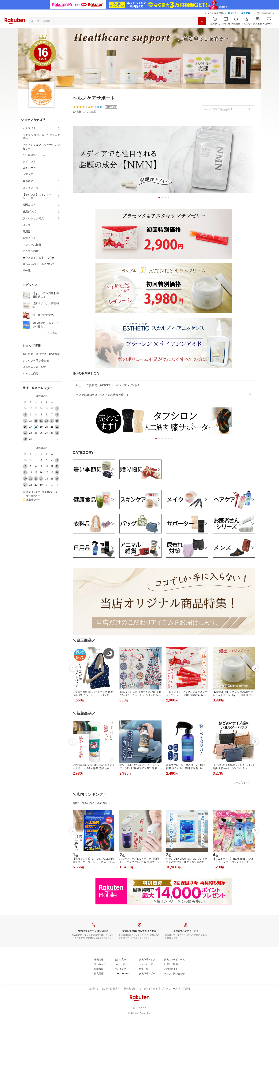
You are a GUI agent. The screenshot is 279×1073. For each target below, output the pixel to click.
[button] (265, 13)
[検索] (202, 21)
